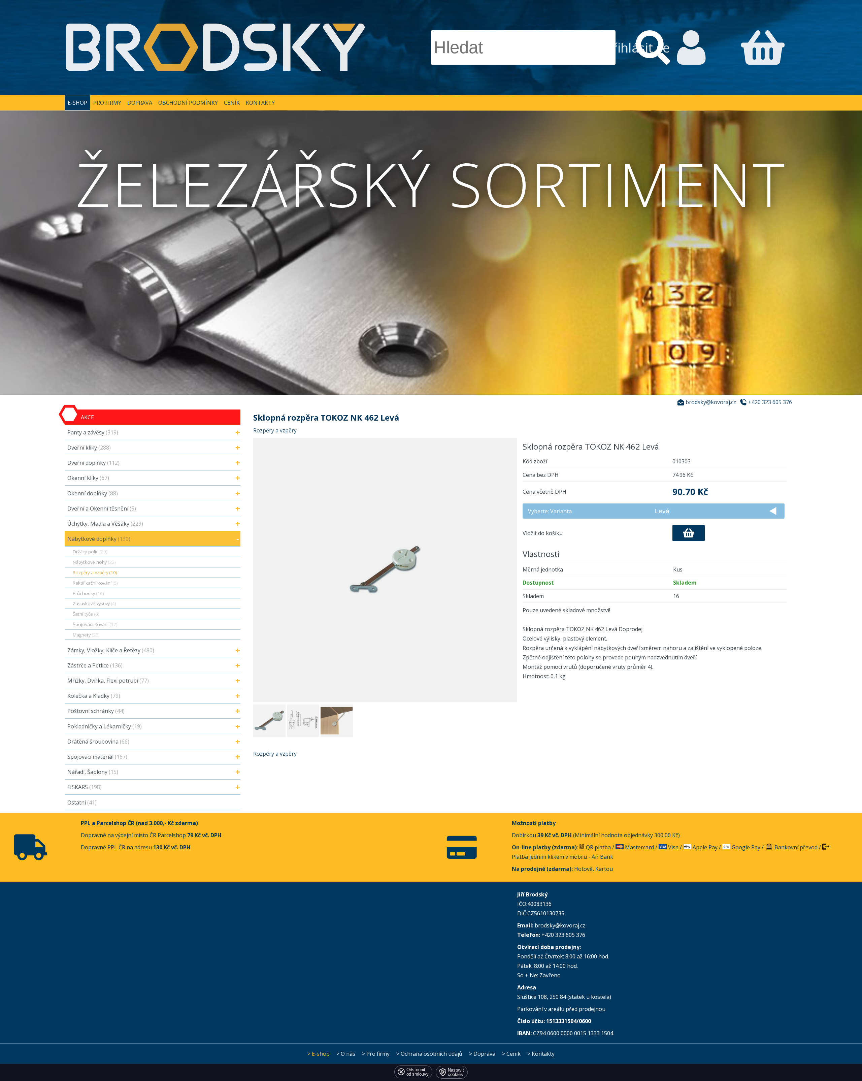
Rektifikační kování (95, 583)
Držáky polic (90, 551)
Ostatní (82, 802)
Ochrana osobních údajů (431, 1053)
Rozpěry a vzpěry (275, 430)
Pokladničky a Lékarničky (104, 726)
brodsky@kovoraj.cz (711, 402)
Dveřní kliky (89, 447)
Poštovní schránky (96, 711)
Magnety (86, 634)
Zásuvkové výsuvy (94, 603)
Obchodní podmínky (188, 102)
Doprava (139, 102)
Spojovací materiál (97, 756)
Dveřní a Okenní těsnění (101, 508)
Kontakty (260, 102)
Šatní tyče (86, 614)
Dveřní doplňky (93, 462)
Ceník (232, 102)
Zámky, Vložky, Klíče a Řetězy (110, 650)
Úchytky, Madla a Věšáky (105, 523)
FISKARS (84, 787)
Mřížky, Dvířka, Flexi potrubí (108, 680)
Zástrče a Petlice (95, 665)
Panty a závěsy (92, 432)
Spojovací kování (95, 624)
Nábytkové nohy (94, 562)
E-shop (77, 102)
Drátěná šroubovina (98, 741)
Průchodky (88, 593)
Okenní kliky (88, 478)
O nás (348, 1053)
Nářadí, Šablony (92, 772)
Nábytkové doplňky (98, 539)
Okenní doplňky (92, 493)
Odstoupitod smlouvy (417, 1072)
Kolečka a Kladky (93, 695)
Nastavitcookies (456, 1072)
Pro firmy (107, 102)
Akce (87, 417)
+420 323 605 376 (770, 402)
